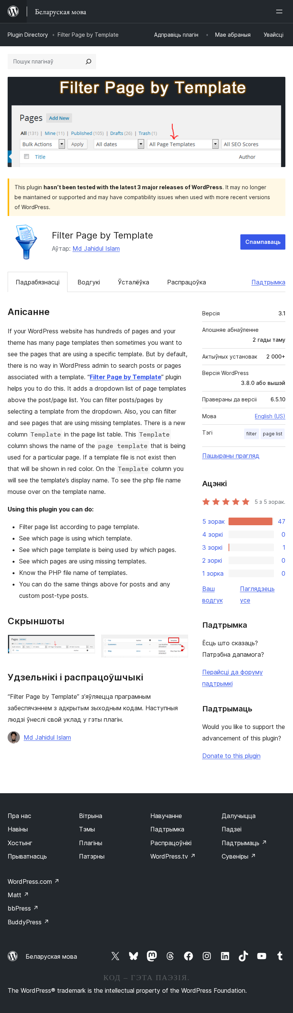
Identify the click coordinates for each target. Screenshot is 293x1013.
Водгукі (88, 282)
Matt (18, 895)
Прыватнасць (27, 856)
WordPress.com (34, 881)
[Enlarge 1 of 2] (85, 645)
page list (272, 434)
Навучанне (166, 816)
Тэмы (87, 829)
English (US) (270, 416)
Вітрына (90, 816)
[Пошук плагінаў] (88, 61)
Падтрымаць (244, 843)
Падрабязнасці (38, 282)
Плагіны (90, 843)
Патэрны (92, 856)
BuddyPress (28, 922)
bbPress (23, 908)
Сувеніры (239, 856)
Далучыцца (239, 816)
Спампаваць (262, 242)
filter (251, 434)
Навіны (18, 829)
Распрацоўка (186, 282)
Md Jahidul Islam (96, 248)
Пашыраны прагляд (230, 455)
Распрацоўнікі (171, 843)
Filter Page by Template (125, 377)
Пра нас (19, 816)
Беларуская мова (51, 956)
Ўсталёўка (133, 282)
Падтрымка (268, 282)
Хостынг (20, 843)
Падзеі (231, 829)
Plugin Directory (28, 34)
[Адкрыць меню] (281, 11)
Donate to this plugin (231, 756)
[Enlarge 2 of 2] (178, 645)
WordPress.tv (173, 856)
